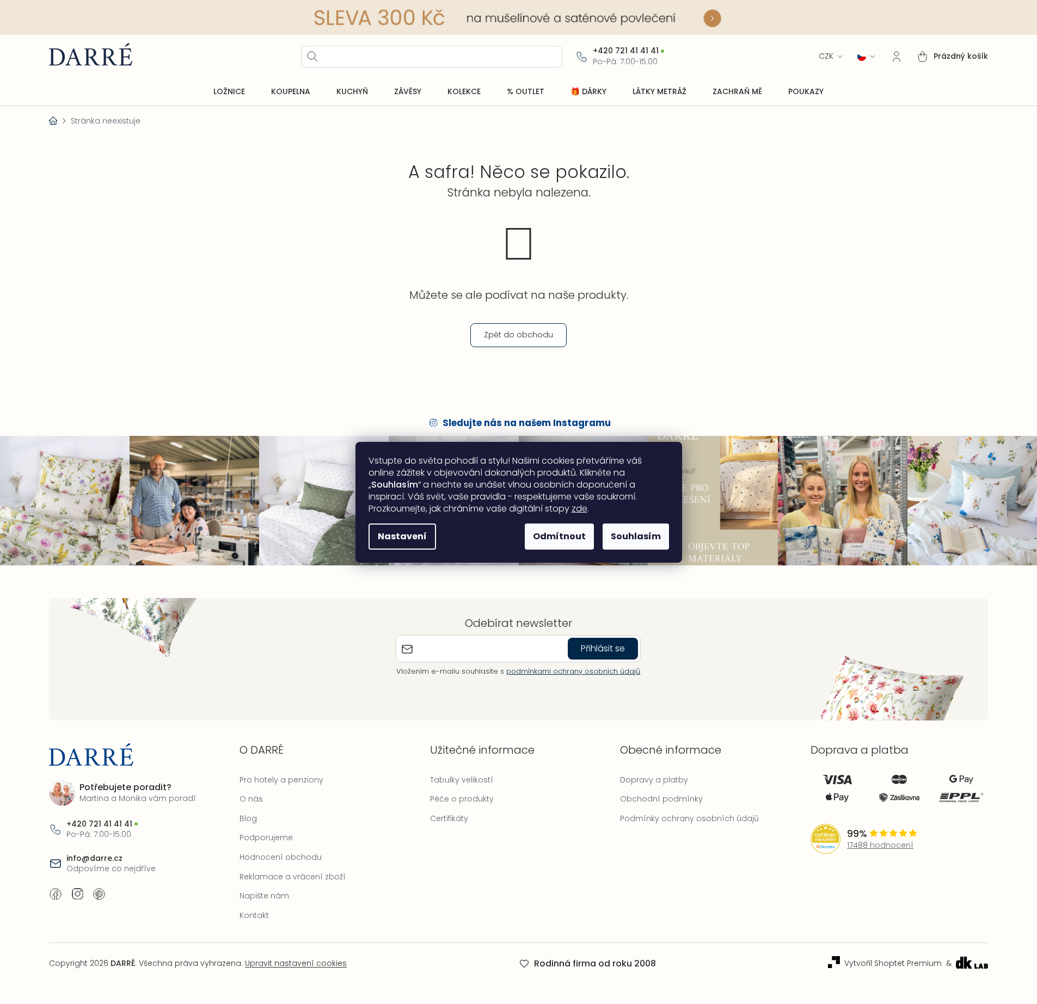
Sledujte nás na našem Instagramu (527, 422)
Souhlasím (636, 536)
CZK (826, 56)
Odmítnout (559, 536)
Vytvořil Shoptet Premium (893, 963)
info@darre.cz (94, 858)
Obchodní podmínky (661, 798)
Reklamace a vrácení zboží (293, 876)
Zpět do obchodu (518, 334)
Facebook (55, 894)
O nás (251, 798)
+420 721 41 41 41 (626, 51)
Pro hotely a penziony (281, 779)
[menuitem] (229, 92)
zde (579, 508)
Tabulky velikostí (461, 779)
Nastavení (402, 536)
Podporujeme (266, 837)
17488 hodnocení (880, 845)
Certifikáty (449, 818)
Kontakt (254, 915)
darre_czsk (77, 894)
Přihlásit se (603, 648)
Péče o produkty (462, 798)
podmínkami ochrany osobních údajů (573, 671)
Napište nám (264, 895)
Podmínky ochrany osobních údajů (689, 818)
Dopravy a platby (654, 779)
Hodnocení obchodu (281, 857)
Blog (248, 818)
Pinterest (99, 894)
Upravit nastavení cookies (296, 963)
